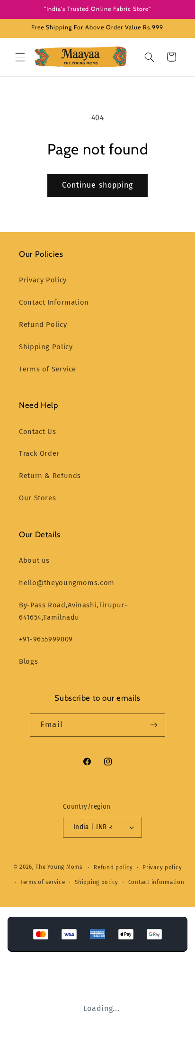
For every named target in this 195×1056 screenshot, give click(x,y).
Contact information (156, 882)
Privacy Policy (43, 280)
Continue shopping (97, 185)
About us (34, 560)
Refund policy (113, 867)
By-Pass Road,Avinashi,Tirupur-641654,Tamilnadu (73, 611)
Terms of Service (47, 369)
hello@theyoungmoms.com (67, 582)
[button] (20, 57)
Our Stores (37, 498)
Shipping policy (96, 882)
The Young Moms (58, 867)
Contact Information (54, 302)
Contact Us (37, 431)
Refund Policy (43, 324)
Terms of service (42, 882)
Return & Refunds (50, 475)
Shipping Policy (45, 347)
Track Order (39, 453)
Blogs (28, 661)
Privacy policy (162, 867)
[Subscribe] (153, 725)
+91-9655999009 (46, 639)
